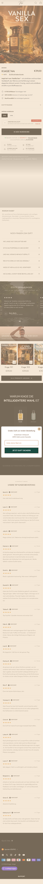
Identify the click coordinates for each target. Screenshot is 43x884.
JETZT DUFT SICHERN (21, 450)
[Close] (39, 428)
